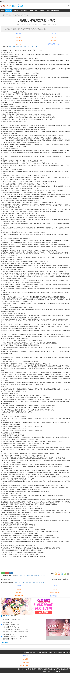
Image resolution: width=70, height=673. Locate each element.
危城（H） (19, 44)
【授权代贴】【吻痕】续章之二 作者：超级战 (14, 636)
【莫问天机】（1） (7, 622)
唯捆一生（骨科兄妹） (26, 666)
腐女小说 (8, 10)
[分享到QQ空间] (56, 574)
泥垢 (17, 46)
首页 (2, 10)
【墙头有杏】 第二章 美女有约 (10, 627)
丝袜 (10, 46)
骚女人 (33, 46)
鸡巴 (37, 46)
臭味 (28, 46)
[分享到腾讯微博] (62, 574)
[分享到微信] (65, 574)
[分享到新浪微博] (59, 574)
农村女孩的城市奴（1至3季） (59, 579)
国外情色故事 (33, 10)
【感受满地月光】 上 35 (9, 634)
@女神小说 (53, 25)
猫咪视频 (18, 33)
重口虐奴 (7, 579)
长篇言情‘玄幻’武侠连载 (53, 10)
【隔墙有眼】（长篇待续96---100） (12, 619)
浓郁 (21, 46)
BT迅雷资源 (24, 10)
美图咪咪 (16, 10)
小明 (14, 46)
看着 (25, 46)
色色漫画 (18, 37)
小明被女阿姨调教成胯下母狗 (20, 15)
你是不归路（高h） (19, 596)
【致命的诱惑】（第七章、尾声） (11, 624)
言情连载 (42, 10)
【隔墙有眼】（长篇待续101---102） (12, 639)
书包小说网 (19, 40)
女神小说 (17, 25)
